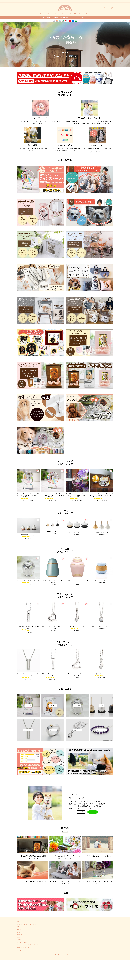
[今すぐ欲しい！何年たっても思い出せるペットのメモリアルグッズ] (65, 870)
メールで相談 (81, 812)
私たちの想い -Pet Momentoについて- (26, 924)
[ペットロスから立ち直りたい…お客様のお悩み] (97, 844)
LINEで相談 (92, 812)
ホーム (40, 13)
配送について (20, 927)
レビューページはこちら (97, 151)
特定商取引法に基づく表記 (23, 947)
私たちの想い (70, 56)
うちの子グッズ (88, 13)
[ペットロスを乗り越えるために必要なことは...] (32, 870)
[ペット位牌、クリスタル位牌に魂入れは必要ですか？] (97, 870)
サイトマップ (20, 937)
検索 (18, 922)
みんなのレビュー (21, 932)
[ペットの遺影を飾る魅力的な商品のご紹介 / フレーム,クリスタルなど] (32, 844)
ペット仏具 (69, 13)
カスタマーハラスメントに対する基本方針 (27, 945)
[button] (25, 498)
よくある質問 (20, 934)
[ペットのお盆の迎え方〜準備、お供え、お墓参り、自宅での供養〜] (65, 844)
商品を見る (59, 56)
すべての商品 (47, 13)
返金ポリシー (20, 929)
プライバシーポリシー (22, 942)
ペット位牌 (54, 13)
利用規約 (19, 939)
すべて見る (65, 831)
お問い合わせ (20, 950)
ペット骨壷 (61, 13)
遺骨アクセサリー (78, 13)
